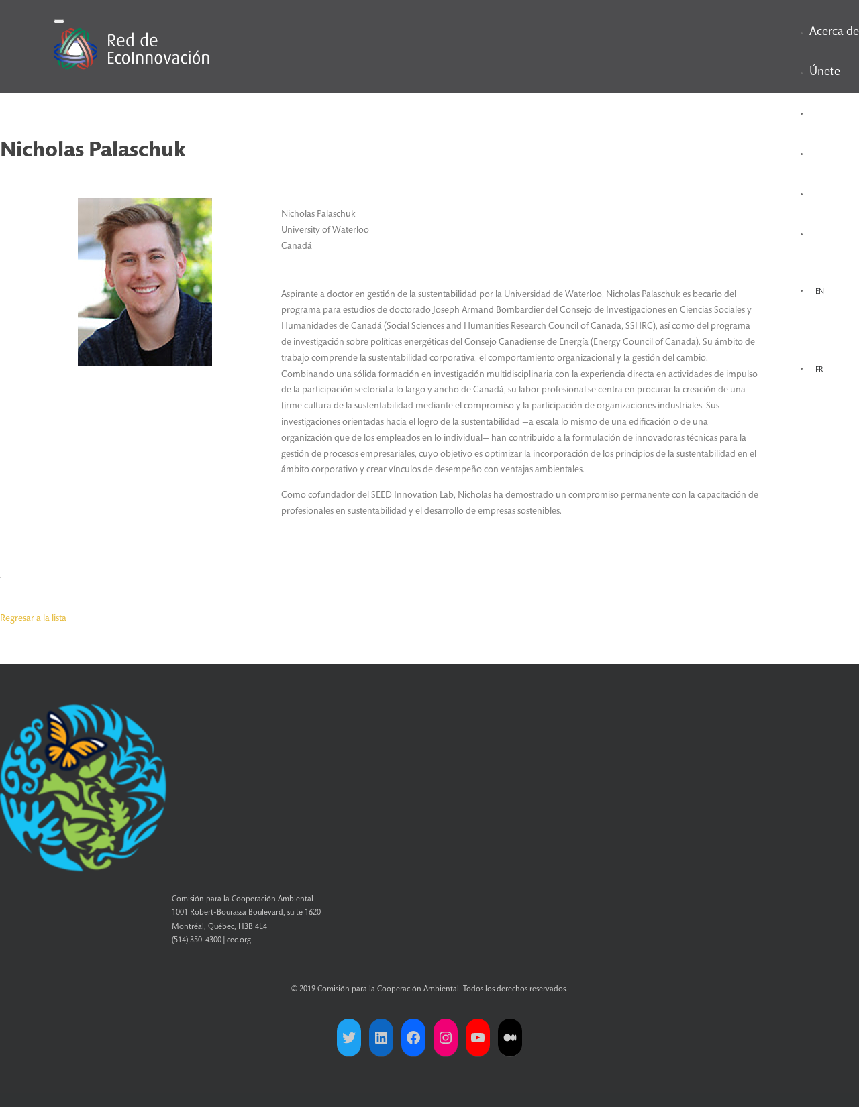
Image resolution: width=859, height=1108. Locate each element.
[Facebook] (413, 1038)
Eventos (829, 153)
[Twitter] (349, 1038)
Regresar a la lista (33, 619)
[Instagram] (446, 1038)
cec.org (239, 940)
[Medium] (510, 1038)
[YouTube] (478, 1038)
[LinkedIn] (381, 1038)
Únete (824, 72)
